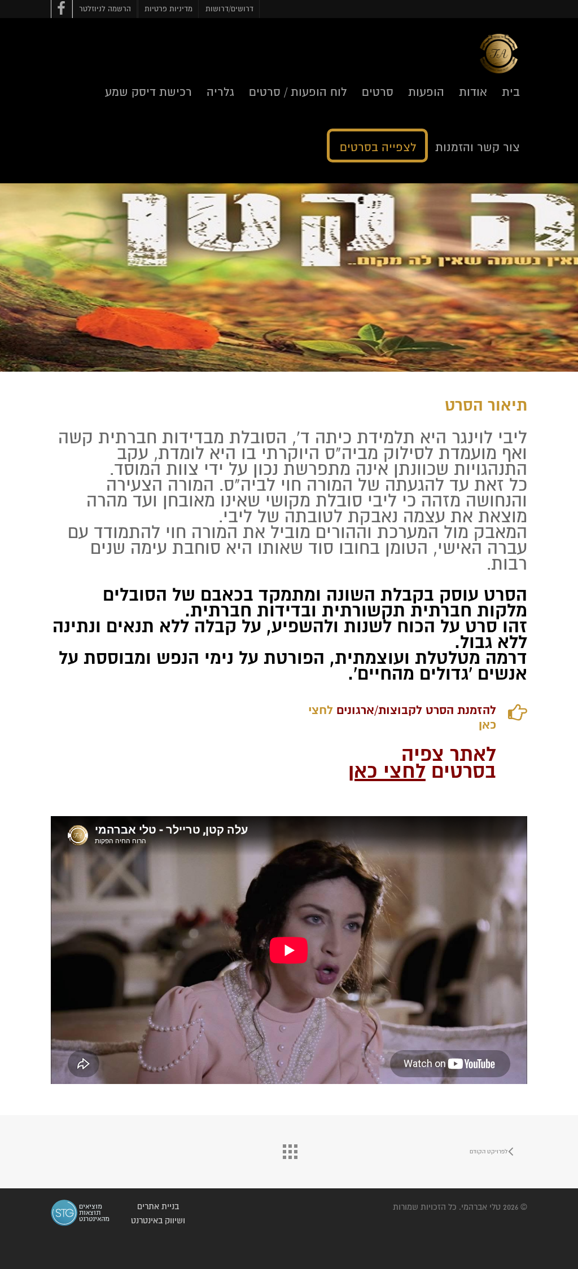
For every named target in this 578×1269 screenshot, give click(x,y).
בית (511, 92)
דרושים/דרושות (229, 9)
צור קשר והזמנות (477, 148)
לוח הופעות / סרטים (298, 92)
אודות (473, 92)
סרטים (377, 92)
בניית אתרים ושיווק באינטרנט (158, 1213)
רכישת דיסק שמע (148, 92)
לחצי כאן (387, 772)
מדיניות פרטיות (168, 9)
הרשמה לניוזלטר (105, 9)
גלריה (220, 92)
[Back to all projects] (289, 1149)
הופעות (426, 92)
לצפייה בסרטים (378, 148)
